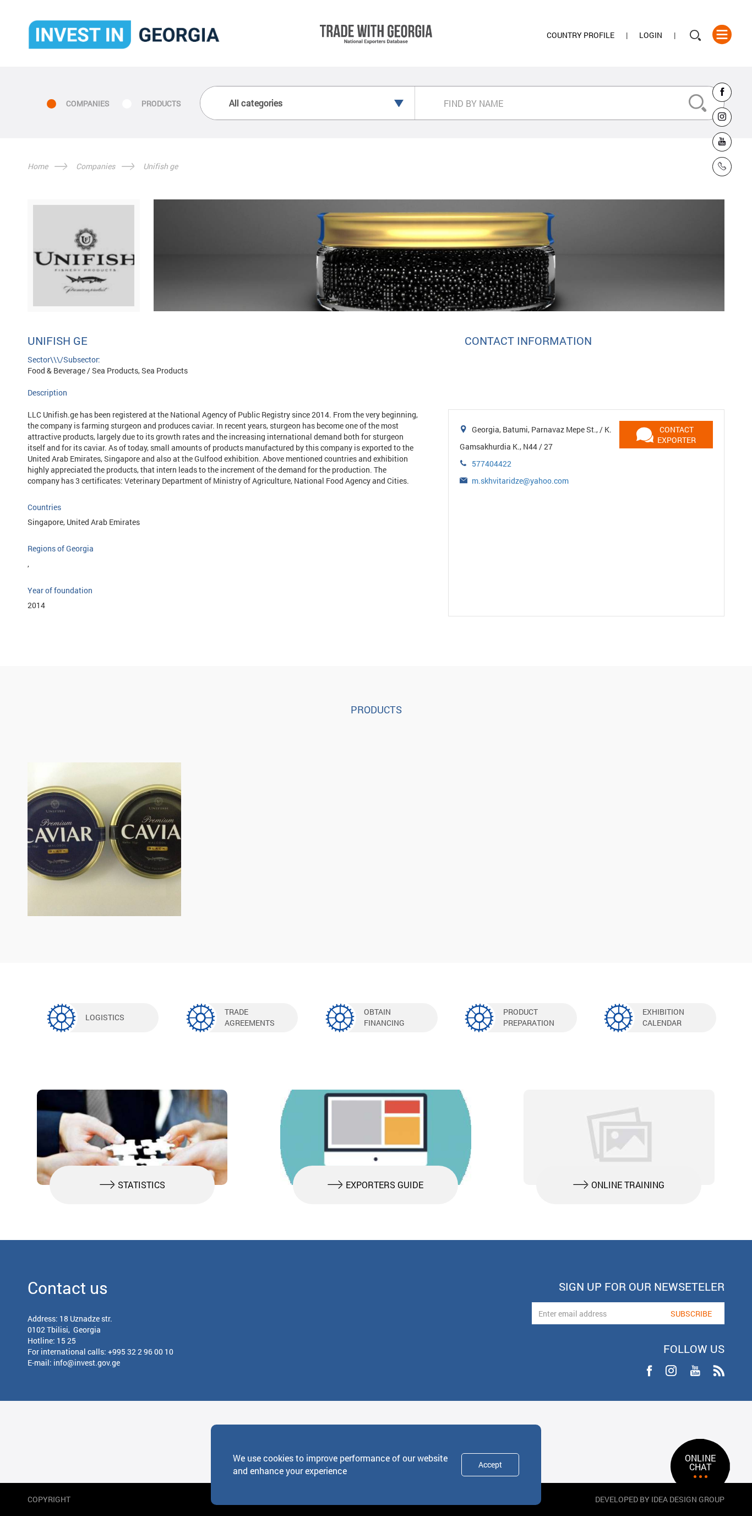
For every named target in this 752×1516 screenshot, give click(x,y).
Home (38, 166)
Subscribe (691, 1313)
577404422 (491, 463)
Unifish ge (160, 166)
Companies (95, 166)
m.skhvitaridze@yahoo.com (520, 480)
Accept (490, 1464)
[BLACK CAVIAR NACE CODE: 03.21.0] (104, 839)
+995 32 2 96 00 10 (140, 1351)
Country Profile (580, 35)
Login (650, 35)
